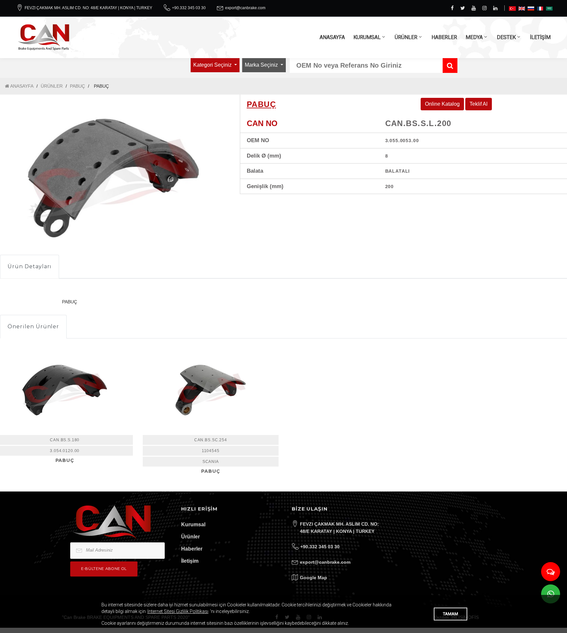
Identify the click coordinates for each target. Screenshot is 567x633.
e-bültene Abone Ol (104, 568)
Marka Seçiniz (262, 65)
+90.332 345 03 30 (189, 8)
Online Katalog (442, 104)
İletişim (190, 561)
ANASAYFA (332, 37)
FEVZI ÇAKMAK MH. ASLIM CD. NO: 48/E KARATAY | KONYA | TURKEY (88, 8)
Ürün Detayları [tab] (30, 266)
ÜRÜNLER (406, 37)
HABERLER (444, 37)
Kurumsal (193, 524)
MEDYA (474, 37)
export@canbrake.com (245, 8)
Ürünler (190, 536)
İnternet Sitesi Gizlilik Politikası (177, 611)
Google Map (313, 577)
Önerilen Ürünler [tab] (33, 326)
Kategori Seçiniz (213, 65)
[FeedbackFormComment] (550, 571)
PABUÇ (77, 86)
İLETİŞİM (540, 37)
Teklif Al (479, 104)
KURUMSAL (367, 37)
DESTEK (506, 37)
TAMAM (450, 613)
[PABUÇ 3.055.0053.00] (211, 390)
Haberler (191, 549)
